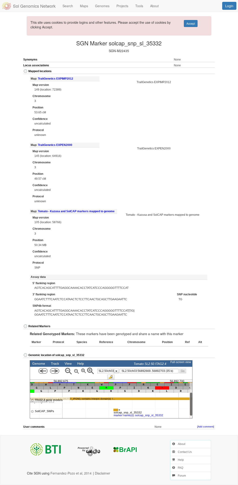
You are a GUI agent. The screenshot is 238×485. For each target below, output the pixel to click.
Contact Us (183, 452)
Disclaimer (102, 473)
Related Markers (39, 326)
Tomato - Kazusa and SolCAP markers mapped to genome (76, 211)
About (180, 444)
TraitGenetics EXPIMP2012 (55, 78)
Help (179, 459)
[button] (205, 71)
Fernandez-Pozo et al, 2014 (71, 473)
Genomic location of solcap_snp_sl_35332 (56, 355)
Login (229, 5)
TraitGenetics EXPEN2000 (55, 145)
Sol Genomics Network (34, 6)
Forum (180, 475)
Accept (190, 23)
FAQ (179, 467)
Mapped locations (40, 71)
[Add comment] (205, 426)
